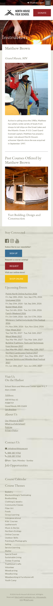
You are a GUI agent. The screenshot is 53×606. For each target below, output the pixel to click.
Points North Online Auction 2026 (21, 293)
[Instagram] (12, 240)
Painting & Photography (16, 541)
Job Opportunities (16, 465)
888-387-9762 (14, 453)
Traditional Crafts (13, 564)
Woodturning (11, 573)
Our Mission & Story (14, 420)
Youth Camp (10, 580)
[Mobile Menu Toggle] (48, 3)
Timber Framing (12, 560)
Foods (8, 511)
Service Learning (12, 547)
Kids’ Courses (11, 521)
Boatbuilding (11, 498)
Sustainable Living (13, 557)
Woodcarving (11, 570)
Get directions (10, 409)
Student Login (37, 2)
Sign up (14, 253)
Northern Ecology (13, 531)
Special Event (11, 554)
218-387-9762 (14, 456)
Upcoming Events (16, 287)
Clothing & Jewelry (13, 501)
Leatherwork (11, 524)
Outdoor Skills (11, 537)
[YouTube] (17, 240)
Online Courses (12, 534)
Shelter (8, 551)
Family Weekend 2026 (16, 313)
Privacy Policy (11, 430)
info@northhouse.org (17, 448)
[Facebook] (7, 240)
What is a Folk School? (15, 424)
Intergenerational (13, 518)
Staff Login (29, 600)
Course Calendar (15, 479)
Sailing (8, 544)
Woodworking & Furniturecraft (19, 577)
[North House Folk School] (17, 12)
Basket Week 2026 (14, 306)
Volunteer (9, 567)
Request (14, 266)
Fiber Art (9, 508)
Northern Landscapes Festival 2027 (22, 352)
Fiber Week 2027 (13, 329)
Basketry (9, 492)
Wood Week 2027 (14, 336)
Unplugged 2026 (13, 300)
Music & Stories (12, 528)
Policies (8, 427)
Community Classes (14, 505)
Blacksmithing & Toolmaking (18, 495)
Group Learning (12, 514)
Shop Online (16, 279)
